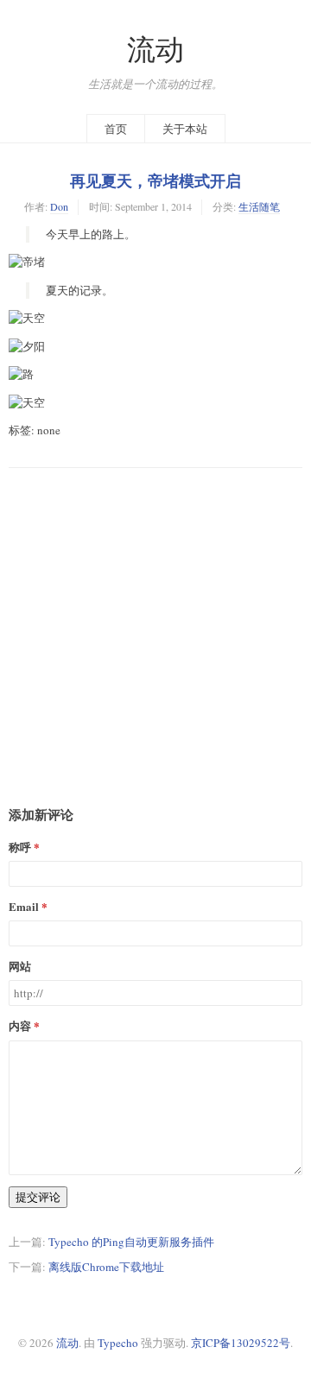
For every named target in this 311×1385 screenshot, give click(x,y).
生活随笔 (259, 206)
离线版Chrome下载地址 (106, 1266)
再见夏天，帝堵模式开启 (155, 180)
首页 (116, 128)
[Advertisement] (155, 623)
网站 (20, 966)
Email (24, 906)
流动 (155, 48)
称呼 (20, 846)
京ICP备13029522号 (240, 1342)
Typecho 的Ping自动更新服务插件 (131, 1241)
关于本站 (184, 128)
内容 (20, 1025)
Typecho (118, 1342)
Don (59, 206)
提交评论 (38, 1197)
